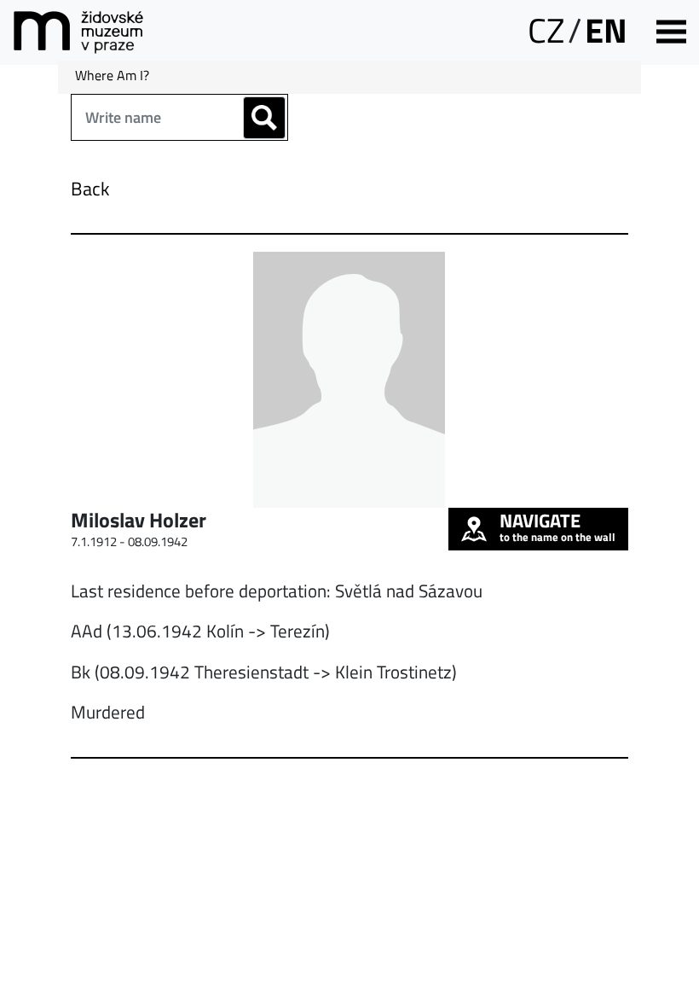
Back (90, 188)
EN (606, 30)
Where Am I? (112, 75)
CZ (546, 30)
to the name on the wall (557, 526)
